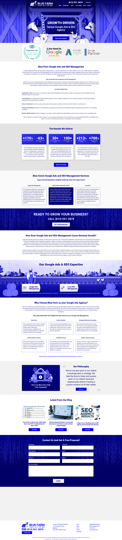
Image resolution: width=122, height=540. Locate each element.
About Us (81, 389)
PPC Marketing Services (94, 526)
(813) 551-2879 (75, 2)
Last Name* (65, 444)
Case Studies (79, 5)
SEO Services (92, 527)
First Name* (31, 444)
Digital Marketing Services (95, 524)
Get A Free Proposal (61, 38)
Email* (63, 451)
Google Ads (65, 5)
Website (64, 457)
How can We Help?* (33, 464)
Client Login (87, 2)
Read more (34, 429)
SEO (72, 5)
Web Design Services (94, 529)
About (78, 526)
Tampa (60, 306)
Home (60, 5)
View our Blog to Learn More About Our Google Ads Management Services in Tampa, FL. (61, 356)
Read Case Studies (61, 164)
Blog (84, 5)
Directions (55, 527)
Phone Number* (32, 451)
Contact (89, 5)
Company (31, 457)
